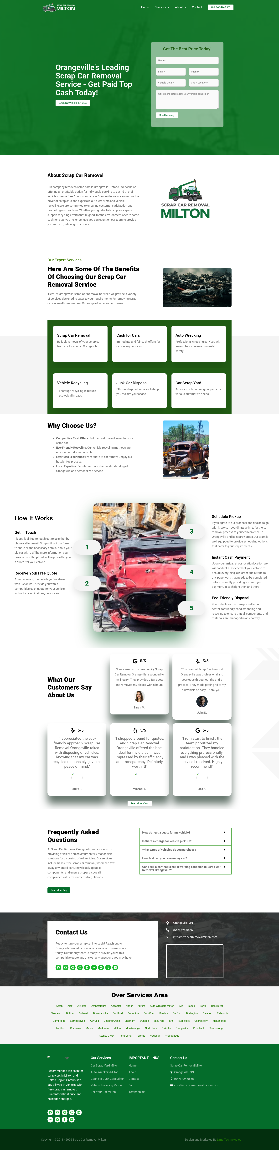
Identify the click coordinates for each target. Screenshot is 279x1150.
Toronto (140, 1035)
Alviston (82, 1005)
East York (159, 1020)
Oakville (166, 1028)
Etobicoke (184, 1020)
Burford (177, 1013)
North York (151, 1028)
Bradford (118, 1013)
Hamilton (60, 1028)
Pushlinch (199, 1028)
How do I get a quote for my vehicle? (166, 832)
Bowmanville (100, 1013)
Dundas (144, 1020)
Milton (117, 1028)
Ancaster (116, 1005)
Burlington (192, 1013)
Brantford (149, 1013)
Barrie (203, 1005)
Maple (89, 1028)
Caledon (207, 1013)
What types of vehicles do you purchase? (169, 849)
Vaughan (155, 1035)
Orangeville (182, 1028)
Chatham (130, 1020)
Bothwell (83, 1013)
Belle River (217, 1005)
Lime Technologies (229, 1139)
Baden (191, 1005)
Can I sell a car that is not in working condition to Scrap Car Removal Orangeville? (181, 868)
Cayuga (94, 1020)
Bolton (70, 1013)
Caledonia (222, 1013)
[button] (167, 7)
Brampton (133, 1013)
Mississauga (133, 1028)
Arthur (129, 1005)
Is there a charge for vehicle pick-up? (167, 841)
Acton (59, 1005)
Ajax (69, 1005)
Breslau (163, 1013)
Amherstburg (98, 1005)
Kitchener (75, 1028)
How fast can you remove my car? (164, 858)
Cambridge (59, 1020)
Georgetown (201, 1020)
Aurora (141, 1005)
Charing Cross (112, 1020)
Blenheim (56, 1013)
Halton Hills (219, 1020)
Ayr (181, 1005)
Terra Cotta (125, 1035)
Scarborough (216, 1028)
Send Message (167, 115)
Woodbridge (172, 1035)
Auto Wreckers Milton (162, 1005)
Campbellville (77, 1020)
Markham (103, 1028)
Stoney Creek (106, 1035)
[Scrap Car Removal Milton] (59, 7)
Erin (171, 1020)
